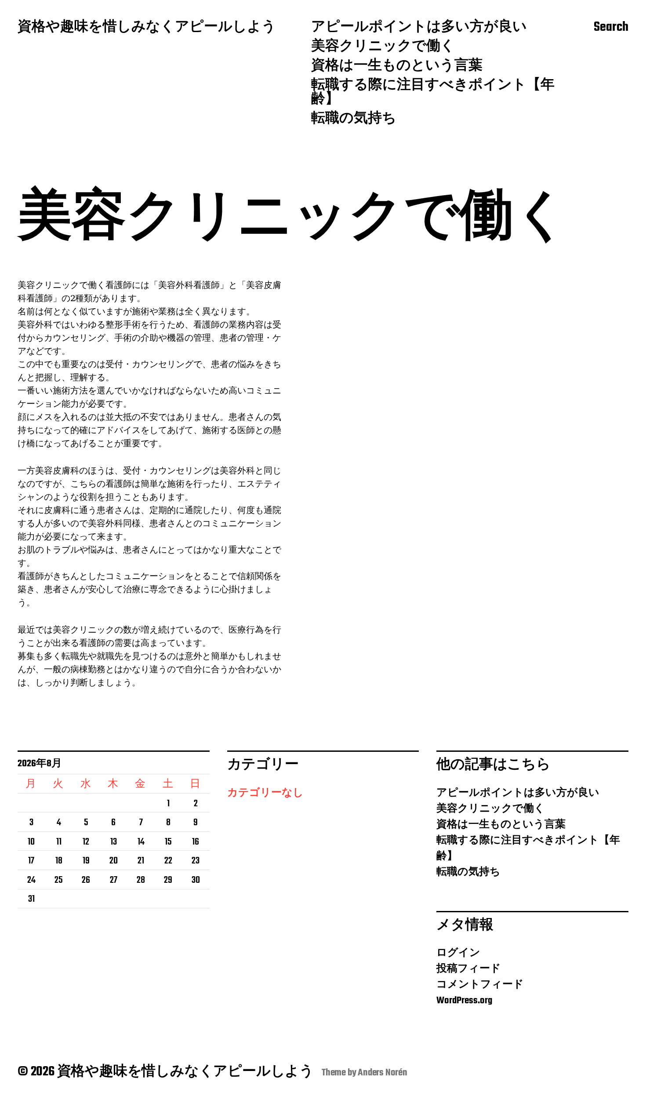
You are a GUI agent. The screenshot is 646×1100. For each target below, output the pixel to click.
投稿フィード (468, 969)
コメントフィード (480, 984)
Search (611, 27)
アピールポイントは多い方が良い (419, 27)
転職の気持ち (353, 119)
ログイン (458, 953)
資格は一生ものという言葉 (397, 66)
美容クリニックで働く (383, 47)
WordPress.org (464, 1000)
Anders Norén (382, 1072)
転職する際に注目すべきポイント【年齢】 (433, 92)
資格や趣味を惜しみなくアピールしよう (147, 27)
